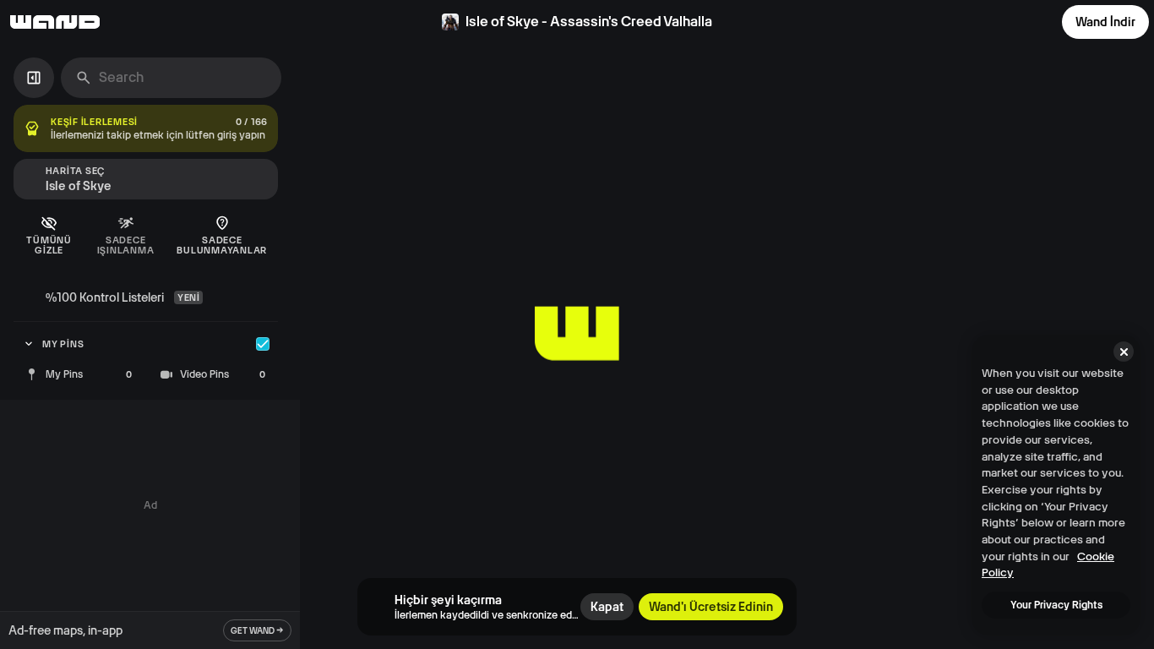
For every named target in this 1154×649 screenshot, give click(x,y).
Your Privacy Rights (1056, 605)
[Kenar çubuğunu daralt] (34, 77)
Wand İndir (1105, 22)
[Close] (1123, 351)
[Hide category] (263, 344)
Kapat (607, 607)
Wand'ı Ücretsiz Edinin (711, 607)
